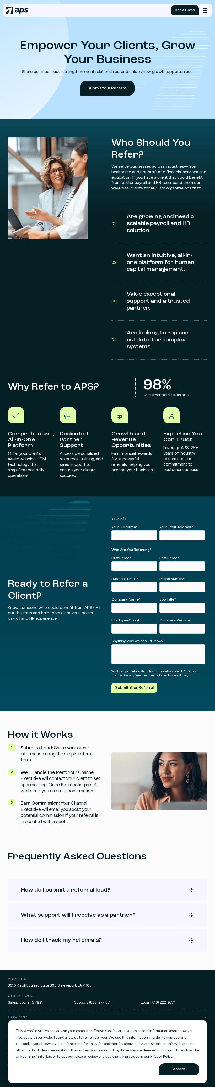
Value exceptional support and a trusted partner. (150, 301)
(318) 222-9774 (163, 1002)
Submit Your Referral (107, 88)
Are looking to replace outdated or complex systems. (150, 340)
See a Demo (185, 10)
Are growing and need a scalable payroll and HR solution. (152, 223)
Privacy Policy (161, 1056)
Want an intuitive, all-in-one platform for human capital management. (153, 262)
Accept (179, 1069)
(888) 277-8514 (101, 1002)
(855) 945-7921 (31, 1002)
